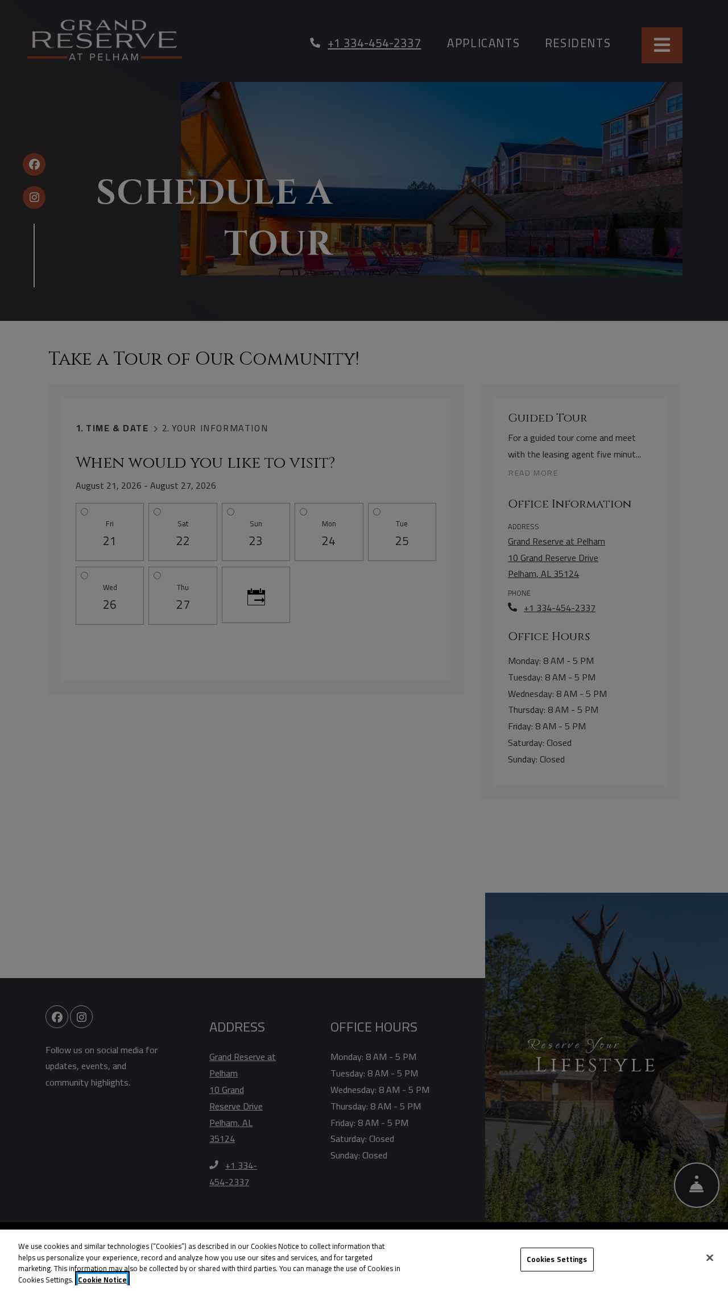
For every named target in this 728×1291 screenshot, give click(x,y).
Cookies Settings (557, 1259)
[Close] (709, 1257)
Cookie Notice (102, 1279)
